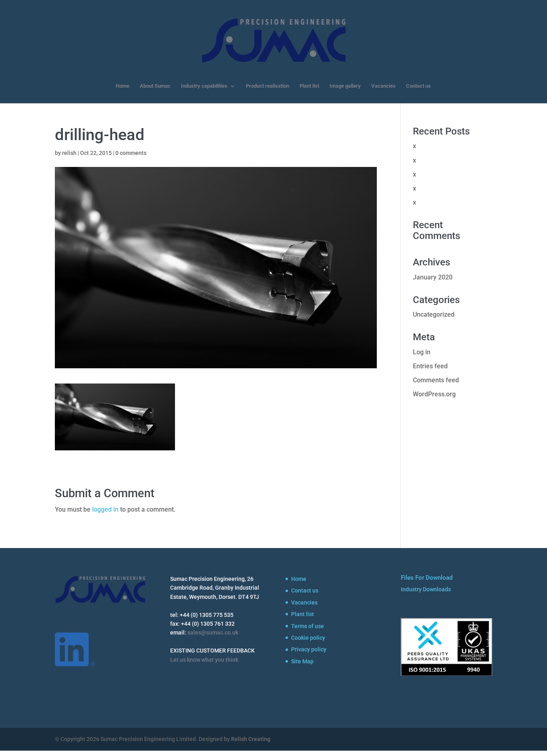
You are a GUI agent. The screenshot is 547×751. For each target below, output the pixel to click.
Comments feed (436, 380)
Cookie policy (308, 638)
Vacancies (383, 86)
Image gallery (345, 86)
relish (69, 153)
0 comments (131, 153)
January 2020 (432, 277)
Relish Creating (250, 739)
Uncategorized (433, 314)
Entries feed (430, 366)
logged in (105, 509)
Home (122, 86)
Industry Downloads (426, 589)
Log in (421, 352)
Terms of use (307, 626)
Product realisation (267, 86)
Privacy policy (308, 649)
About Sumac (155, 86)
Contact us (418, 86)
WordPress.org (434, 394)
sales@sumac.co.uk (212, 632)
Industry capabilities (204, 86)
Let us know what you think (204, 660)
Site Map (302, 661)
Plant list (309, 86)
